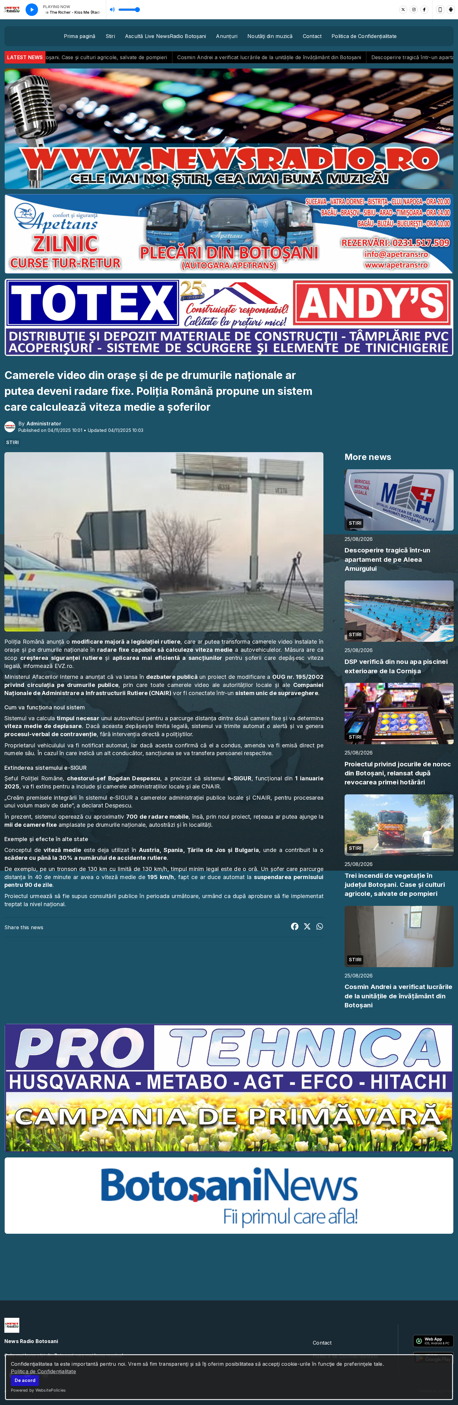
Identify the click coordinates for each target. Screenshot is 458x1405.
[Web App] (440, 10)
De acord (25, 1380)
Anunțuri (226, 36)
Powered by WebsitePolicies (38, 1390)
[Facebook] (424, 10)
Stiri (110, 36)
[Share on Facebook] (294, 927)
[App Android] (451, 10)
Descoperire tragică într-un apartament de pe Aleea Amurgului (298, 57)
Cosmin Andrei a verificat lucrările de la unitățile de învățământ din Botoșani (120, 57)
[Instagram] (414, 10)
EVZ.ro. (64, 666)
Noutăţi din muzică (270, 36)
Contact (312, 36)
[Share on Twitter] (307, 927)
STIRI (12, 442)
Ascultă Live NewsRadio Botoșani (165, 36)
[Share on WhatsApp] (319, 927)
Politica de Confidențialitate (43, 1371)
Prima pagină (80, 36)
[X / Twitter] (403, 10)
